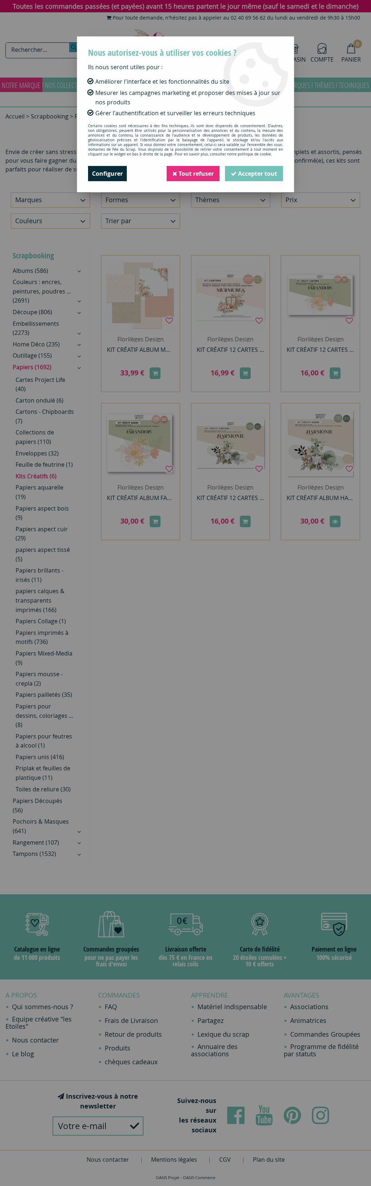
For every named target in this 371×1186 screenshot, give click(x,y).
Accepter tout (257, 174)
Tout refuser (195, 174)
